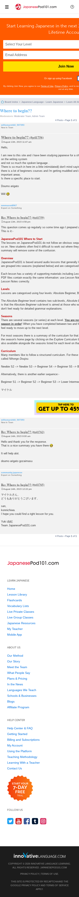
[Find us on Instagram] (43, 821)
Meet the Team (17, 667)
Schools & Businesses (21, 695)
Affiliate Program (18, 707)
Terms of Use (47, 86)
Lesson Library (17, 594)
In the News (15, 684)
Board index (11, 102)
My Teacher (15, 629)
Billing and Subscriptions (23, 739)
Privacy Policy (61, 86)
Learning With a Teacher (23, 762)
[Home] (35, 10)
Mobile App (14, 634)
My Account (15, 745)
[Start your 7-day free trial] (20, 788)
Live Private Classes (20, 611)
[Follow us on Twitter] (10, 821)
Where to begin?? (16, 111)
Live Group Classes (20, 617)
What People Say (18, 673)
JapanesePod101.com (53, 867)
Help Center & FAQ (20, 728)
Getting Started (17, 734)
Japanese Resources (21, 623)
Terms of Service (57, 885)
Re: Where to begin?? (16, 217)
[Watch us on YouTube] (18, 821)
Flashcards (14, 600)
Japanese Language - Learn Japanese (42, 102)
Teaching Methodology (22, 757)
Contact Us (14, 768)
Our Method (15, 655)
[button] (72, 7)
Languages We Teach (21, 690)
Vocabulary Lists (18, 606)
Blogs (11, 701)
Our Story (13, 661)
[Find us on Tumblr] (35, 821)
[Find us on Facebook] (27, 821)
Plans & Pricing (17, 678)
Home (11, 588)
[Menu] (6, 7)
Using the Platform (19, 751)
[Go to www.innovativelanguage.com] (40, 855)
